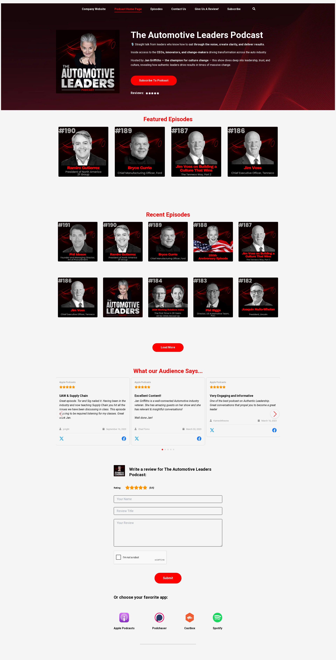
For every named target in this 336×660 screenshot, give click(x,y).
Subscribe (234, 9)
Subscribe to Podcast (153, 80)
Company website (94, 9)
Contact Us (178, 9)
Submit (168, 578)
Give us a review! (207, 9)
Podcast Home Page (128, 9)
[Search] (251, 9)
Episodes (156, 9)
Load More (168, 347)
